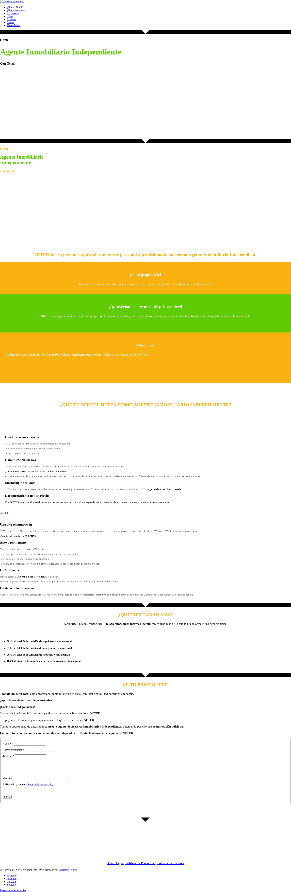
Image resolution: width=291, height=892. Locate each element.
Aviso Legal (115, 863)
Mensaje (7, 778)
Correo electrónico (13, 749)
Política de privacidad (39, 784)
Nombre (8, 743)
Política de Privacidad (140, 863)
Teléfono (8, 756)
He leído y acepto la (29, 784)
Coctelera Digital (68, 869)
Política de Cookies (170, 863)
